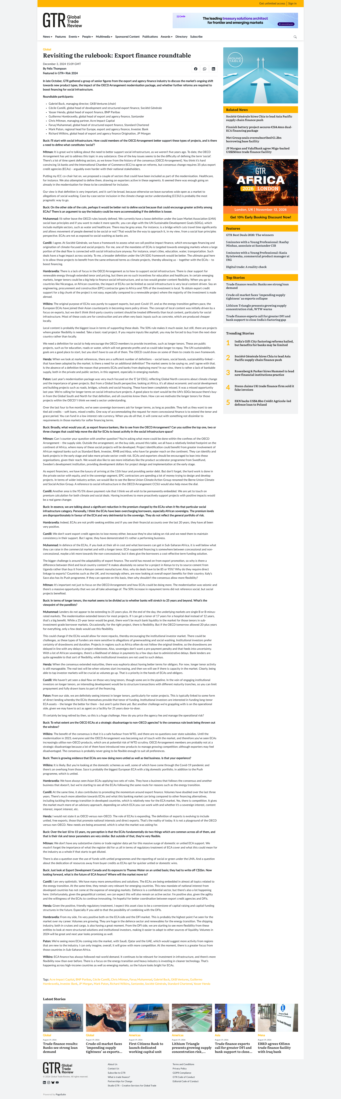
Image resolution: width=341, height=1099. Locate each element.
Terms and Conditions (183, 1064)
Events (73, 36)
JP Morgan (85, 983)
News (46, 36)
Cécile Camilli (101, 979)
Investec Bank (68, 983)
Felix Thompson (56, 68)
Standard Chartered (180, 983)
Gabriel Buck (162, 979)
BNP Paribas (83, 979)
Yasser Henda (202, 983)
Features (60, 36)
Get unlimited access (272, 3)
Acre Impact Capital (62, 979)
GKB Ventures (180, 979)
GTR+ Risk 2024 (68, 73)
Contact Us (113, 1069)
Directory (181, 36)
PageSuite (61, 1094)
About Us (112, 1064)
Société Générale (155, 983)
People (86, 36)
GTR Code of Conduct (184, 1077)
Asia (217, 1035)
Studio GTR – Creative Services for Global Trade (132, 1086)
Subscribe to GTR (116, 1073)
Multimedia (103, 36)
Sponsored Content (127, 36)
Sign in (292, 3)
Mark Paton (101, 983)
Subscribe (196, 36)
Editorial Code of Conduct (186, 1081)
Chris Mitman (119, 979)
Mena (261, 1035)
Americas (134, 1035)
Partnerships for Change (120, 1081)
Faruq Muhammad (140, 979)
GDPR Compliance (182, 1073)
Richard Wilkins (120, 983)
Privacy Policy (180, 1069)
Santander (137, 983)
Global (47, 49)
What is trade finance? (119, 1077)
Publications (150, 36)
